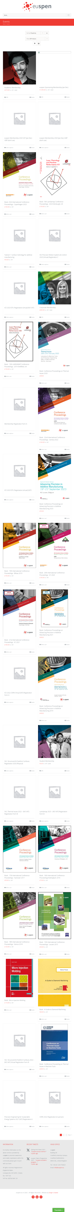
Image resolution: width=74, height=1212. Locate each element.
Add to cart (8, 214)
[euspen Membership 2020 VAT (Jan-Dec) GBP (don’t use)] (19, 118)
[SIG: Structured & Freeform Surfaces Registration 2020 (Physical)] (19, 741)
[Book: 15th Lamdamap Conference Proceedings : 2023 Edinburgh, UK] (54, 175)
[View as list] (38, 43)
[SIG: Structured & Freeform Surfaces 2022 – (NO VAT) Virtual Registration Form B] (19, 1040)
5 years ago (34, 1153)
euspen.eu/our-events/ (39, 1151)
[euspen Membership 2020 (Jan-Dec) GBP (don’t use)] (54, 118)
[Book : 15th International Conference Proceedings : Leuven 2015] (54, 915)
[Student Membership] (54, 741)
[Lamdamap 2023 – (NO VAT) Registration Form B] (54, 791)
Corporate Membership (48, 307)
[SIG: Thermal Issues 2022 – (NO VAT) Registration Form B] (19, 791)
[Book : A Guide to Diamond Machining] (54, 982)
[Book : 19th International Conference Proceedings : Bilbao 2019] (19, 545)
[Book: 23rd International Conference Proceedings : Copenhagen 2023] (19, 175)
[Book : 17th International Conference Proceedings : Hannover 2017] (19, 849)
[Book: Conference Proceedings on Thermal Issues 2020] (54, 345)
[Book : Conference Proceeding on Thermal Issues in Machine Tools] (54, 1042)
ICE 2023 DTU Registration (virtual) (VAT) (17, 490)
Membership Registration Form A (15, 424)
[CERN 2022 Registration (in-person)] (54, 1097)
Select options (9, 147)
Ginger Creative (53, 1193)
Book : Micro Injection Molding (14, 1000)
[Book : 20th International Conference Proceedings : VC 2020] (54, 546)
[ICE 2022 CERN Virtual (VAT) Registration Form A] (19, 673)
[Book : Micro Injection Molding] (19, 978)
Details (32, 97)
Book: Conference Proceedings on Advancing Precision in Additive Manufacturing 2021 (51, 632)
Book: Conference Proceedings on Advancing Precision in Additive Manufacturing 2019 (51, 708)
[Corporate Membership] (54, 288)
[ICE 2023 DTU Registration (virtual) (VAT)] (19, 470)
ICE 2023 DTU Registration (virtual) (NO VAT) (19, 308)
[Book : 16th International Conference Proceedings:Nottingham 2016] (54, 849)
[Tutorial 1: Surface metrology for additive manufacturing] (19, 235)
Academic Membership (12, 87)
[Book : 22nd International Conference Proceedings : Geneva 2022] (54, 411)
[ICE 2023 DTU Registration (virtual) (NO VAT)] (19, 288)
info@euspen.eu (59, 1167)
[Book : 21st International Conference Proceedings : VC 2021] (19, 613)
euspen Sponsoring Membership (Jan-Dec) (54, 87)
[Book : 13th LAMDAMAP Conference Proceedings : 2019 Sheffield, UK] (19, 341)
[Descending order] (47, 33)
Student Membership (47, 761)
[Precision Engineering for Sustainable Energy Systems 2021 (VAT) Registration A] (19, 1097)
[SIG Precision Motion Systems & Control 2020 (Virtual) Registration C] (54, 235)
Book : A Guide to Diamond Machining (53, 1009)
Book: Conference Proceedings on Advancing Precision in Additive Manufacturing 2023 (51, 506)
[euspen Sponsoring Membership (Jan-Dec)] (54, 67)
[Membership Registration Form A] (19, 404)
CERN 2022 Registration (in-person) (51, 1117)
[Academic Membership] (19, 67)
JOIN (7, 97)
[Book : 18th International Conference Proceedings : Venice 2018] (19, 915)
